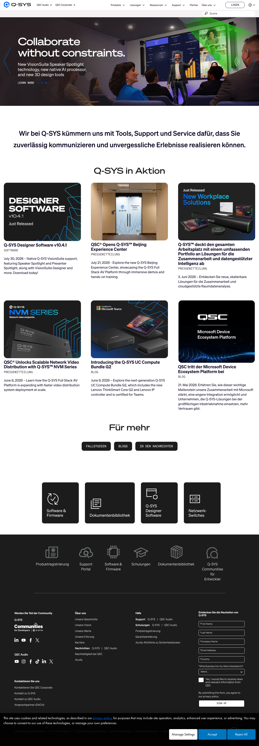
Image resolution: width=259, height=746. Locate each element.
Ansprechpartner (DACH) (29, 705)
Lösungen (135, 5)
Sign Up (221, 703)
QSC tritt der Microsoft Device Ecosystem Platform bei (207, 369)
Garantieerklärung (146, 637)
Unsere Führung (84, 637)
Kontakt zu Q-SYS (24, 693)
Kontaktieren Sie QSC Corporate (33, 688)
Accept (212, 734)
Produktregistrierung (148, 631)
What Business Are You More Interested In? (221, 666)
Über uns (207, 5)
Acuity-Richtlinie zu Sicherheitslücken (158, 643)
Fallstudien (96, 446)
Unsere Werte (83, 631)
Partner (194, 5)
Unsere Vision (83, 625)
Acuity (79, 660)
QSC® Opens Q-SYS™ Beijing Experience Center (118, 247)
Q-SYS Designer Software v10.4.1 (35, 245)
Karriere (79, 643)
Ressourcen (156, 5)
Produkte (116, 5)
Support (176, 5)
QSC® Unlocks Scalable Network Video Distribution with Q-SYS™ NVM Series (41, 364)
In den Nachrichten (156, 446)
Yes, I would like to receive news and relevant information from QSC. (224, 683)
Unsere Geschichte (86, 619)
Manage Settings (183, 734)
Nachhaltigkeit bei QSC (88, 654)
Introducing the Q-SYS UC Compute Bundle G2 (125, 364)
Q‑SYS (18, 620)
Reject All (241, 734)
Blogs (123, 446)
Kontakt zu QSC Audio (27, 699)
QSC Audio (21, 656)
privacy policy (211, 696)
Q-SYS (151, 619)
